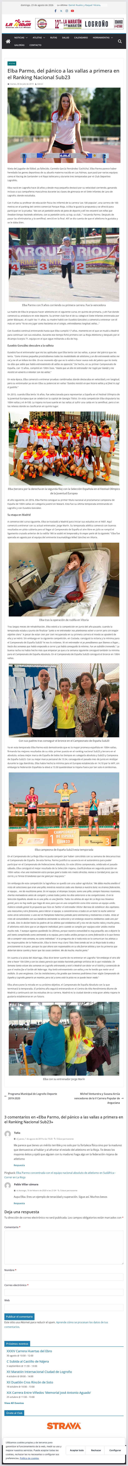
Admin (40, 84)
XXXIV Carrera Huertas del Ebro (29, 1351)
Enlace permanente (65, 1139)
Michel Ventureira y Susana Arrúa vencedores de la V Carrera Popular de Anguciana (97, 1098)
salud (65, 37)
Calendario (81, 37)
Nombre (10, 1270)
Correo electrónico (16, 1285)
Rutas (53, 37)
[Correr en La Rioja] (8, 41)
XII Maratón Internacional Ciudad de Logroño (39, 1372)
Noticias (19, 37)
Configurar (115, 1450)
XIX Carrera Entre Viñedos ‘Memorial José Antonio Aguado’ (49, 1392)
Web (7, 1300)
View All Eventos (14, 1403)
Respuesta (19, 1165)
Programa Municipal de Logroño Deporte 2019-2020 (32, 1096)
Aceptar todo (77, 1450)
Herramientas (101, 37)
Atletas (37, 37)
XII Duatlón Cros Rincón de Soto (30, 1382)
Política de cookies (29, 1458)
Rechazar (96, 1450)
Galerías (19, 45)
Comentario (12, 1227)
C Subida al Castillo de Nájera (28, 1361)
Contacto (35, 45)
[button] (26, 37)
